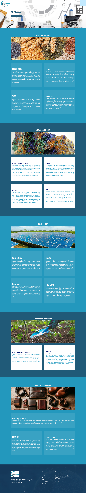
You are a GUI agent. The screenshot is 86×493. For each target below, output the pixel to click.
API (43, 479)
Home (13, 15)
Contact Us (44, 483)
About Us (44, 477)
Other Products (45, 481)
